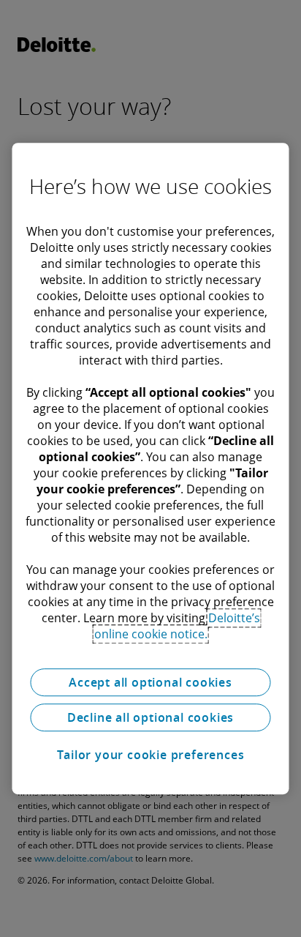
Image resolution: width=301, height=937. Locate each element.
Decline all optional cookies (150, 717)
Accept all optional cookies (150, 682)
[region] (150, 468)
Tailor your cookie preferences (151, 755)
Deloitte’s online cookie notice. (177, 626)
